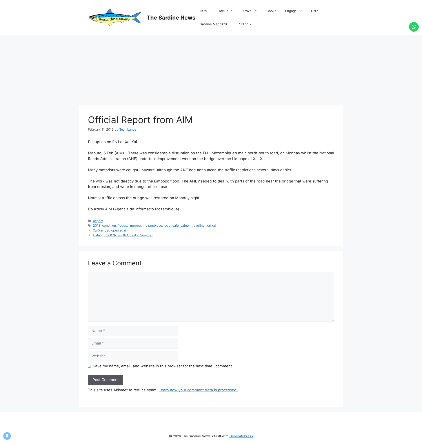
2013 (96, 225)
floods (122, 225)
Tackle (223, 11)
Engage (291, 11)
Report (98, 221)
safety (185, 225)
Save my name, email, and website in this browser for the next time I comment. (163, 366)
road (167, 225)
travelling (198, 225)
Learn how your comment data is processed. (198, 390)
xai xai (211, 225)
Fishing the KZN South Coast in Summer (123, 235)
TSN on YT (245, 24)
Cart (314, 11)
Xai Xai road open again (110, 230)
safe (175, 225)
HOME (204, 11)
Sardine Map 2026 (214, 24)
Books (271, 11)
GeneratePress (241, 436)
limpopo (135, 225)
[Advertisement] (211, 68)
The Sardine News (171, 17)
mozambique (152, 225)
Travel (247, 11)
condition (109, 225)
